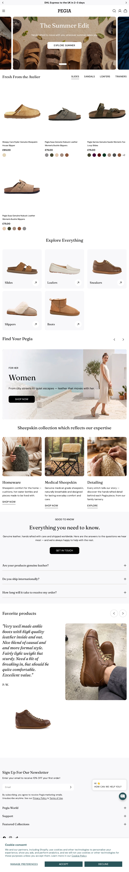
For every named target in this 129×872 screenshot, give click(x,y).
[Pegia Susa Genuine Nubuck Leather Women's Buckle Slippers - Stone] (62, 155)
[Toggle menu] (3, 11)
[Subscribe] (71, 787)
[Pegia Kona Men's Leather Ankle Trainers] (33, 722)
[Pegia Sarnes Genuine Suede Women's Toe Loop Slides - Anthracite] (114, 155)
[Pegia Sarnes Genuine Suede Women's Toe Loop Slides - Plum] (94, 155)
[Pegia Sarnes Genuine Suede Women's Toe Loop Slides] (107, 112)
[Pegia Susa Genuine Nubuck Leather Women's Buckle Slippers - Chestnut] (67, 155)
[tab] (75, 77)
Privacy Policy (40, 798)
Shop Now (21, 399)
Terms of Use (56, 798)
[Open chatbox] (122, 796)
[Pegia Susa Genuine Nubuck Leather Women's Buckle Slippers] (64, 112)
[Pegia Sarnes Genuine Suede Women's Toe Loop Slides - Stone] (109, 155)
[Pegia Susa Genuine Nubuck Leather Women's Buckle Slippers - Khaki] (52, 155)
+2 (124, 155)
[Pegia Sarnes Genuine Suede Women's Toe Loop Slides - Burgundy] (99, 155)
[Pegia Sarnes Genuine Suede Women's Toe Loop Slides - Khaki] (89, 155)
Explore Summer (64, 45)
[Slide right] (123, 339)
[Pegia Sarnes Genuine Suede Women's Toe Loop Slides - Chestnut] (119, 155)
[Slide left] (114, 339)
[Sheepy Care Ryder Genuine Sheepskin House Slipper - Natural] (4, 155)
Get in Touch (64, 550)
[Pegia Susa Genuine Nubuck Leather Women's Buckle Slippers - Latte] (57, 155)
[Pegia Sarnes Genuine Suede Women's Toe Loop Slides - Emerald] (104, 155)
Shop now (9, 501)
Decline (103, 864)
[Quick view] (37, 92)
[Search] (114, 11)
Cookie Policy (79, 855)
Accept (63, 864)
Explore (92, 505)
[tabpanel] (64, 158)
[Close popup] (119, 782)
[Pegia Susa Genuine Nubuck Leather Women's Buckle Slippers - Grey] (47, 155)
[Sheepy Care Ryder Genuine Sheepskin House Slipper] (22, 112)
